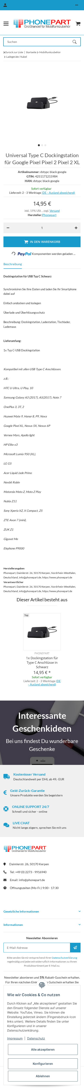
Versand (55, 210)
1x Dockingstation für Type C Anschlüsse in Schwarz (42, 662)
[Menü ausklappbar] (6, 23)
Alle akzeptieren (43, 1049)
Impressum (15, 1038)
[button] (76, 5)
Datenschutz (36, 1038)
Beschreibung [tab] (12, 264)
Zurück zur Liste (14, 52)
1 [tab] (39, 145)
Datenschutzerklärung (64, 957)
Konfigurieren (43, 1063)
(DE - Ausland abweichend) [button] (58, 192)
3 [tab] (45, 145)
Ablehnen (43, 1076)
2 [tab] (42, 145)
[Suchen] (76, 42)
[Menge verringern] (7, 228)
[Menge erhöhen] (76, 228)
